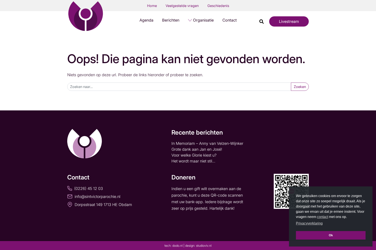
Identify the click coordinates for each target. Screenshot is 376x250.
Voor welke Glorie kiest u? (194, 155)
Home (152, 5)
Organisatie (203, 20)
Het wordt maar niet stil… (193, 161)
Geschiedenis (218, 5)
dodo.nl (177, 245)
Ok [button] (331, 235)
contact (322, 217)
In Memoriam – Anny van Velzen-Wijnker (207, 143)
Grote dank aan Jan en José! (197, 149)
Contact (229, 20)
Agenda (146, 20)
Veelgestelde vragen (182, 5)
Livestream (289, 21)
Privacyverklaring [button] (309, 223)
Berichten (170, 20)
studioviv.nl (204, 245)
